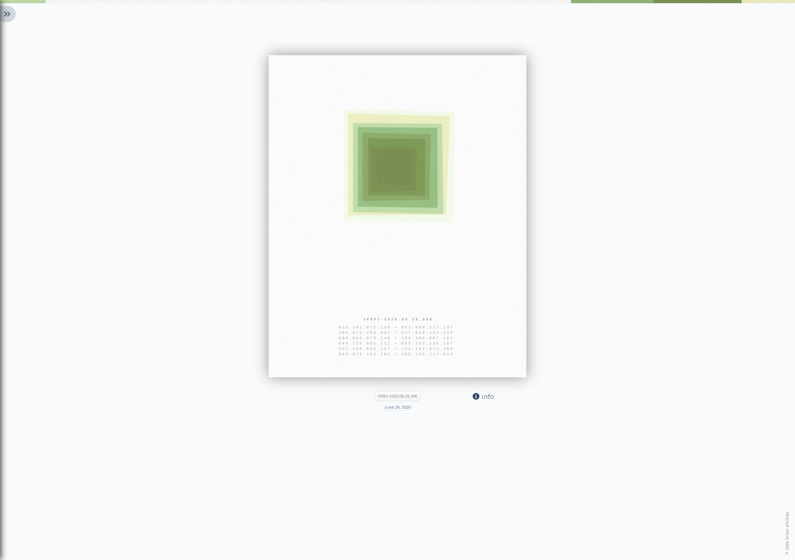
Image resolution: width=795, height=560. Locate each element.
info (486, 397)
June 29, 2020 (398, 407)
